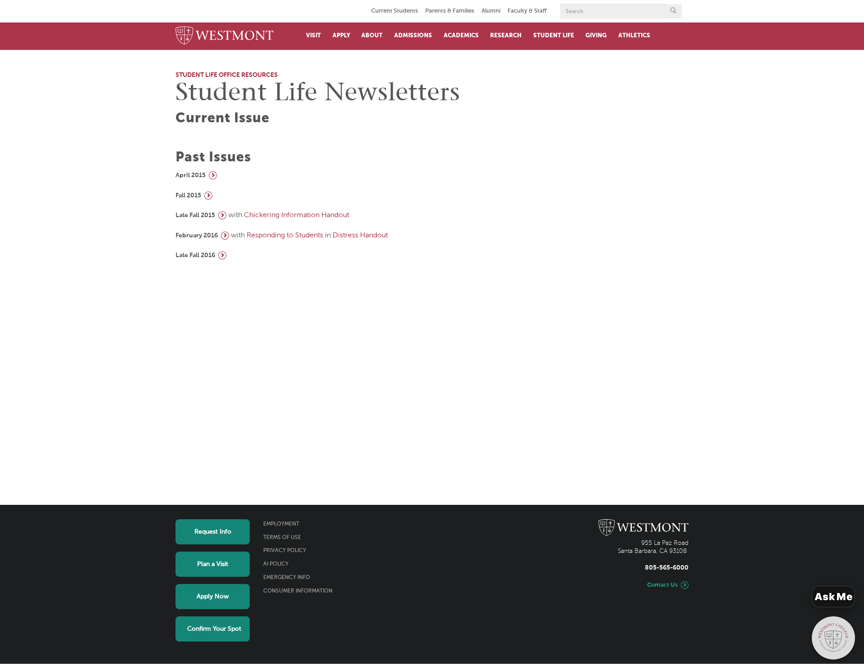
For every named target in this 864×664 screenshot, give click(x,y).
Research (506, 36)
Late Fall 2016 (195, 255)
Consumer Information (298, 591)
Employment (281, 524)
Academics (461, 36)
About (371, 36)
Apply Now (213, 596)
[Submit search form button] (673, 11)
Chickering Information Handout (296, 215)
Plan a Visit (212, 564)
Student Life (553, 36)
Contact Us (662, 585)
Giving (596, 36)
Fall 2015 (188, 195)
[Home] (225, 36)
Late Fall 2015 (195, 215)
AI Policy (275, 564)
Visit (313, 36)
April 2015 (191, 175)
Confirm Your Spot (214, 629)
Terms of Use (282, 537)
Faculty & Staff (527, 11)
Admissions (413, 36)
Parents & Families (449, 11)
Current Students (394, 11)
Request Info (212, 532)
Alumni (491, 11)
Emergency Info (286, 577)
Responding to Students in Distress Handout (317, 235)
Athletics (634, 36)
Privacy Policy (284, 550)
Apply (341, 36)
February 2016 (197, 235)
